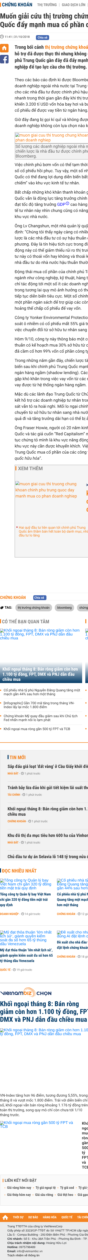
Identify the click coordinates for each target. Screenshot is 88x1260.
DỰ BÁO (33, 1217)
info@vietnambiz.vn (30, 1251)
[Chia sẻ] (4, 59)
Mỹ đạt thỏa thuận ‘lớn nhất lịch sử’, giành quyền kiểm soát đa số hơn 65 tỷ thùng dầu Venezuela (26, 955)
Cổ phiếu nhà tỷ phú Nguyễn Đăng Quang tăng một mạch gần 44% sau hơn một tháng (42, 692)
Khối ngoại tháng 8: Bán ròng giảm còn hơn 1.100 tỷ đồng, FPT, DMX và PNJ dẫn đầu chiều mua (40, 674)
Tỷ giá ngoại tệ (46, 1188)
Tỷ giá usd (67, 1188)
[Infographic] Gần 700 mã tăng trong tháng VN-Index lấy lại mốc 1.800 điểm (39, 705)
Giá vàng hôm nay (19, 1188)
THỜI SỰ (18, 1217)
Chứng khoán (17, 5)
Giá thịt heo (65, 1195)
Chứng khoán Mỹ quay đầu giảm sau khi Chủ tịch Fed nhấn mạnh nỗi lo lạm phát (40, 718)
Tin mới (18, 757)
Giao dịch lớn (73, 5)
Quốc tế (5, 970)
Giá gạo (82, 1195)
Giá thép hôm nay (19, 1195)
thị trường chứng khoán (34, 607)
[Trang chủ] (4, 48)
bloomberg (64, 607)
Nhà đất (13, 773)
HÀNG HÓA (50, 1217)
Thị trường (47, 5)
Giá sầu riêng (44, 1195)
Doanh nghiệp (9, 914)
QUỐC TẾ (66, 1217)
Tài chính (14, 794)
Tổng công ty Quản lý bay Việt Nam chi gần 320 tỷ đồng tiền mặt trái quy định (25, 899)
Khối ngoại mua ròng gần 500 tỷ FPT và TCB (37, 729)
